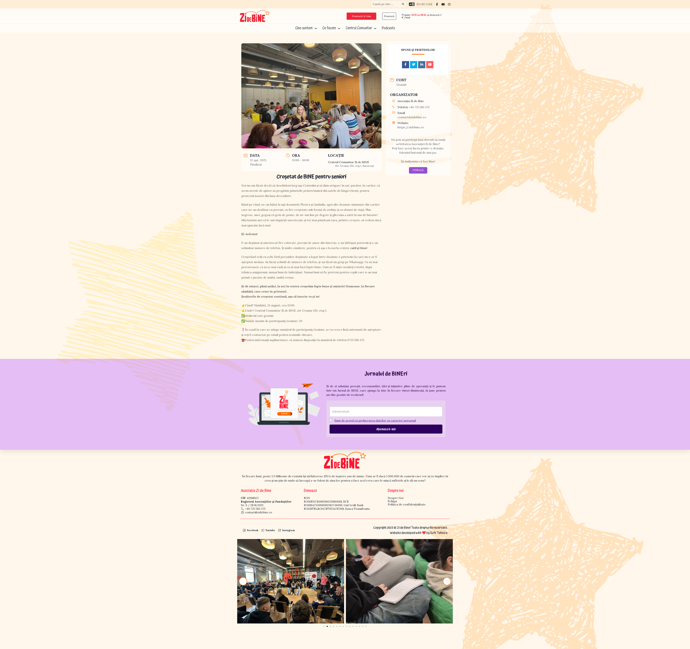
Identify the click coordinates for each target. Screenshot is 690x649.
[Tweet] (413, 64)
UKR (429, 4)
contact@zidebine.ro (411, 117)
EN (419, 4)
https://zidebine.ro (410, 127)
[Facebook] (437, 4)
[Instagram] (449, 4)
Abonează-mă (386, 429)
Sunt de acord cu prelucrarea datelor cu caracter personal (375, 420)
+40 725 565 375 (419, 107)
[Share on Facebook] (405, 64)
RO (423, 4)
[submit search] (403, 4)
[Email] (429, 64)
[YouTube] (443, 4)
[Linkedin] (421, 64)
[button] (243, 581)
